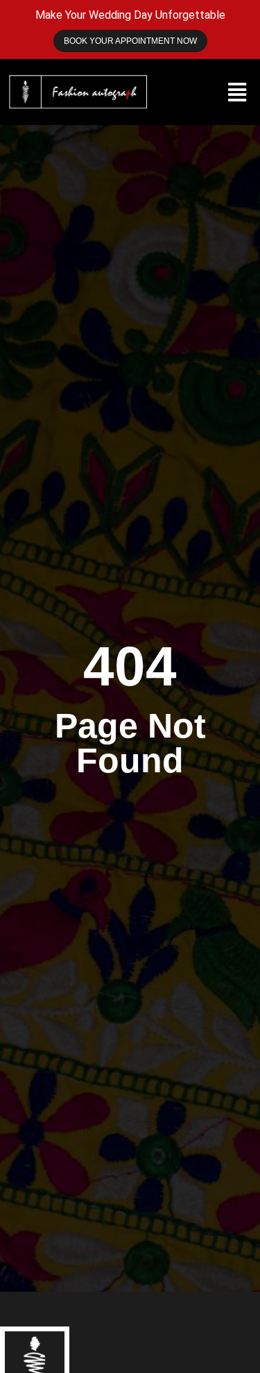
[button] (236, 92)
